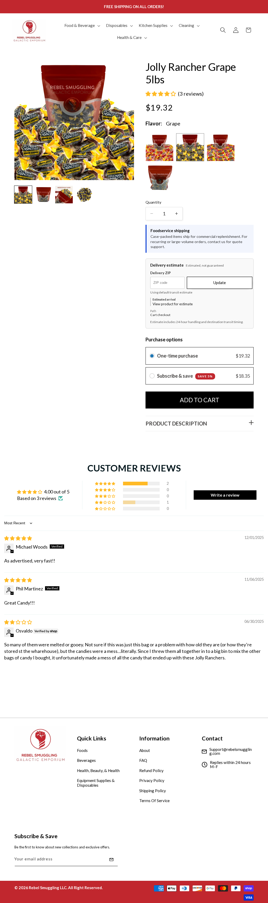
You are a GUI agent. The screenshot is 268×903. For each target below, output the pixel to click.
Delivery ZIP (160, 273)
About (144, 750)
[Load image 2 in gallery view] (43, 194)
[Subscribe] (111, 859)
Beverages (86, 760)
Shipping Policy (152, 790)
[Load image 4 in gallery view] (84, 194)
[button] (82, 26)
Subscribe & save (185, 376)
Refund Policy (151, 770)
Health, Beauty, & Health (98, 770)
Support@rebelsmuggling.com (230, 751)
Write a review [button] (225, 494)
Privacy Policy (151, 780)
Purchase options (164, 339)
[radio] (152, 356)
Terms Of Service (154, 800)
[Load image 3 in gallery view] (64, 194)
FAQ (143, 760)
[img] (18, 538)
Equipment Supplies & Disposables (96, 782)
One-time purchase (177, 356)
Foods (82, 750)
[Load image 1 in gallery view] (23, 194)
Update (219, 282)
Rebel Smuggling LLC (47, 887)
